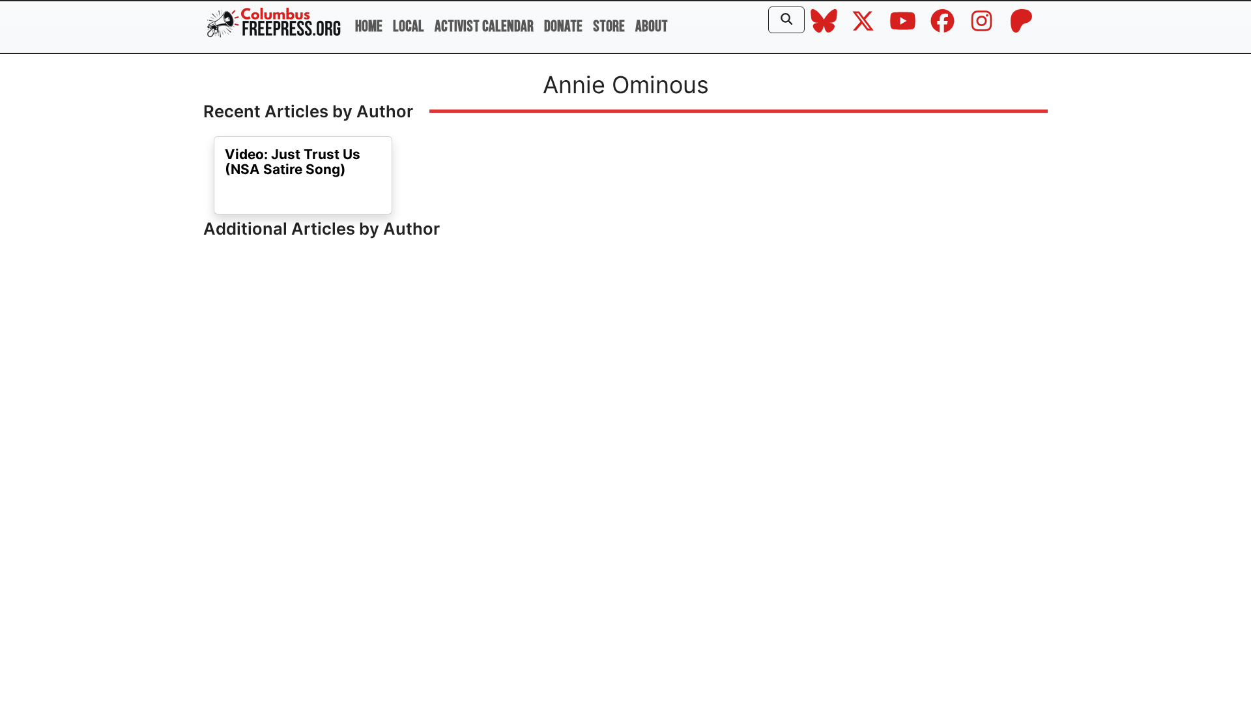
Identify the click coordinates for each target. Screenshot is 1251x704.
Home (368, 26)
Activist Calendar (484, 26)
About (651, 26)
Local (408, 26)
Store (609, 26)
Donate (563, 26)
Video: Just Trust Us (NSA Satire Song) (292, 161)
